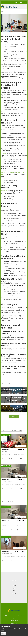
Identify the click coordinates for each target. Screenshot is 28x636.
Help (14, 590)
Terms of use (14, 623)
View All (14, 416)
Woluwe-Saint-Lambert (7, 172)
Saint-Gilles (4, 190)
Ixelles (2, 136)
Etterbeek (3, 153)
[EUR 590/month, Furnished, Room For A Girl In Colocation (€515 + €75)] (14, 477)
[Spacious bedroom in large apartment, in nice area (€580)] (14, 447)
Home (14, 580)
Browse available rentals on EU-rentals (11, 298)
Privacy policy (14, 620)
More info (3, 630)
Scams (14, 593)
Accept (3, 633)
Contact (14, 585)
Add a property (18, 2)
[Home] (9, 6)
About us (14, 583)
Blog (14, 588)
